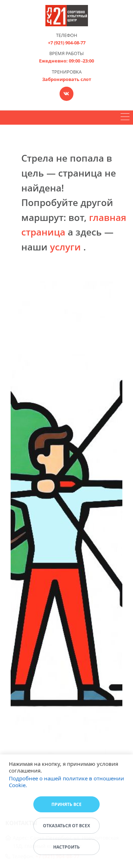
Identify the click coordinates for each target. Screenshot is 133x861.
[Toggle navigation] (125, 117)
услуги (65, 246)
